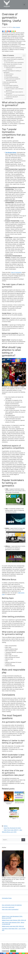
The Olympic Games (10, 152)
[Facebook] (2, 31)
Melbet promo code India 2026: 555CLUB (13, 926)
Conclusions (7, 83)
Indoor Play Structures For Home (12, 828)
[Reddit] (6, 31)
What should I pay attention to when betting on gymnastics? (13, 64)
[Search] (23, 839)
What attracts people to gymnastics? (13, 57)
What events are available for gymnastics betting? (13, 79)
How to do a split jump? (8, 907)
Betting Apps (9, 75)
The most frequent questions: (11, 85)
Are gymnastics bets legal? (12, 87)
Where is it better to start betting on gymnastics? (14, 89)
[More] (15, 31)
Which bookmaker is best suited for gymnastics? (14, 92)
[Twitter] (4, 31)
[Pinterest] (9, 31)
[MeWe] (10, 31)
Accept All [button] (13, 951)
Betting (5, 826)
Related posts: (9, 98)
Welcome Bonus (9, 74)
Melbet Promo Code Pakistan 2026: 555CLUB (14, 920)
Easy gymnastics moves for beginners (12, 905)
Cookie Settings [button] (5, 951)
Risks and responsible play (10, 82)
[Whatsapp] (13, 31)
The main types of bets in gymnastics (15, 62)
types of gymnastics (16, 272)
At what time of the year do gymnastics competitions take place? (15, 96)
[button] (23, 55)
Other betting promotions (12, 77)
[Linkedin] (7, 31)
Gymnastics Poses (7, 898)
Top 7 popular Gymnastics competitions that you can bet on (14, 60)
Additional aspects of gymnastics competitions (14, 68)
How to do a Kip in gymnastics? (10, 909)
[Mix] (12, 31)
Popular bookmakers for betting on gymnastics (12, 71)
